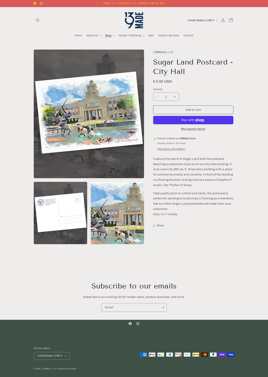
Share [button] (160, 225)
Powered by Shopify (67, 369)
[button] (38, 20)
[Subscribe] (163, 307)
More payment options (193, 129)
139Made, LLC (49, 369)
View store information (171, 149)
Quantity (158, 89)
